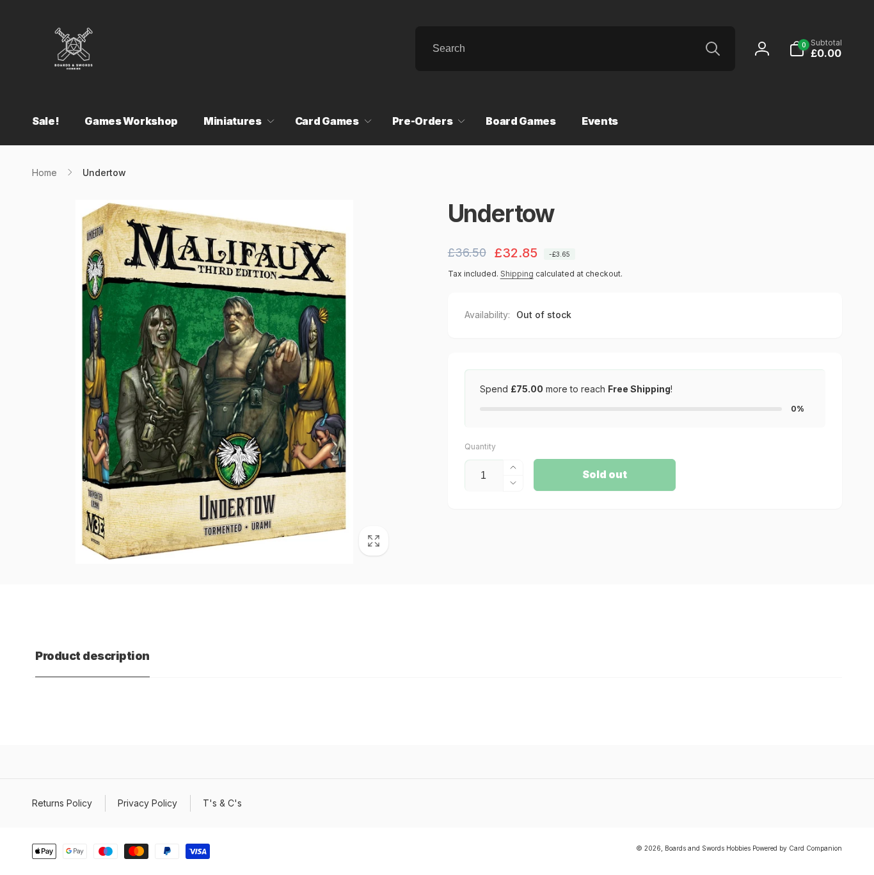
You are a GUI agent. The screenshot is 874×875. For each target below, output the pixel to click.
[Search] (713, 48)
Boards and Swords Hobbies (708, 848)
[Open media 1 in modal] (214, 382)
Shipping (517, 273)
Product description (92, 655)
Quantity (480, 446)
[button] (815, 48)
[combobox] (575, 48)
